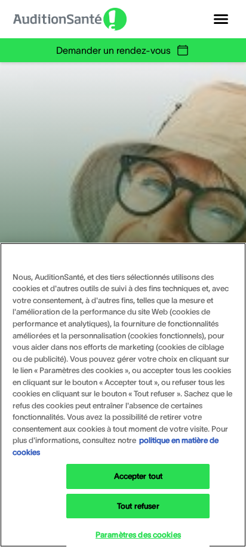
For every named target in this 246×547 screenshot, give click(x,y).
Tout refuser (138, 506)
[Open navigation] (221, 19)
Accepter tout (138, 476)
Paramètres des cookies (138, 534)
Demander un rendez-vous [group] (113, 50)
